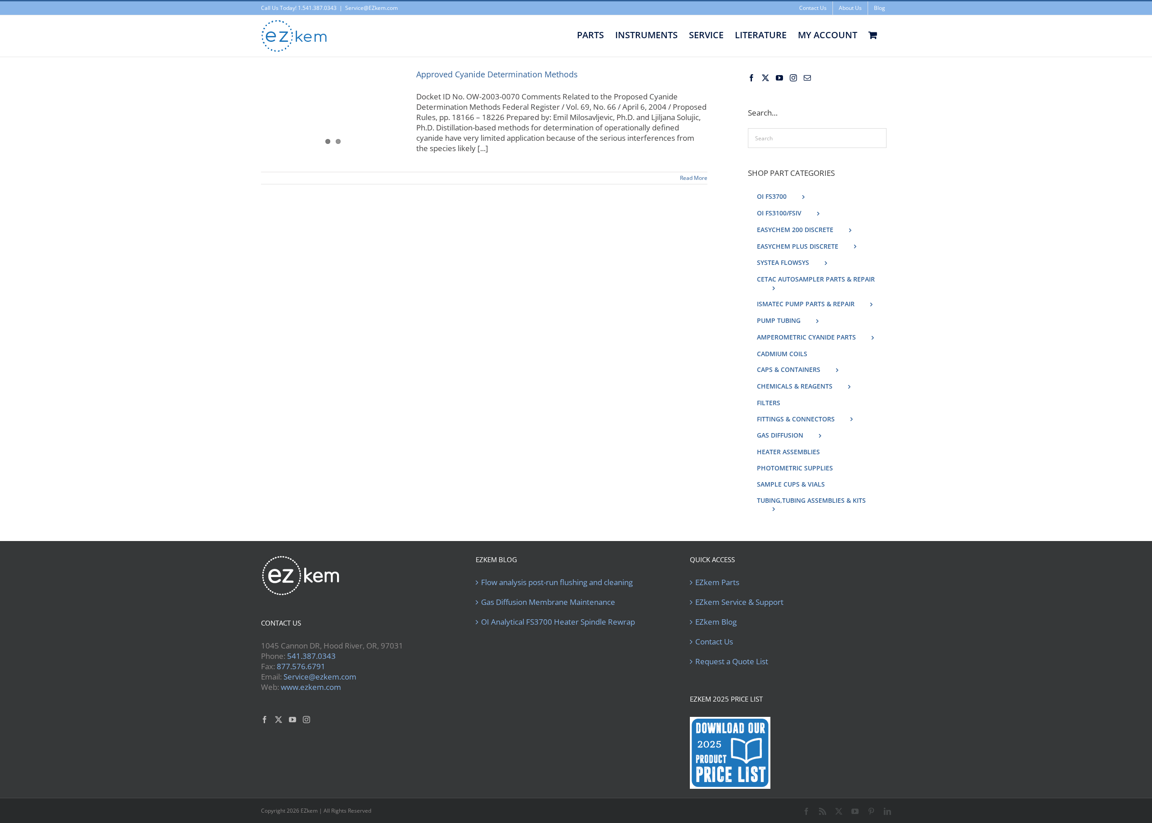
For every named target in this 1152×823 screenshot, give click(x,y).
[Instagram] (793, 77)
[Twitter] (765, 77)
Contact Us (714, 642)
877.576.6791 (301, 666)
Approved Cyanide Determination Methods (497, 74)
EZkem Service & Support (739, 602)
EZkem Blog (716, 622)
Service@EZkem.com (371, 8)
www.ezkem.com (311, 687)
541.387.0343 (311, 656)
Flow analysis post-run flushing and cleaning (557, 582)
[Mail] (807, 77)
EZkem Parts (717, 582)
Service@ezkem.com (320, 676)
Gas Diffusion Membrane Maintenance (548, 602)
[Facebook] (751, 77)
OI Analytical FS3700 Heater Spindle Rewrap (558, 622)
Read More (693, 178)
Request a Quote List (731, 661)
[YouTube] (779, 77)
